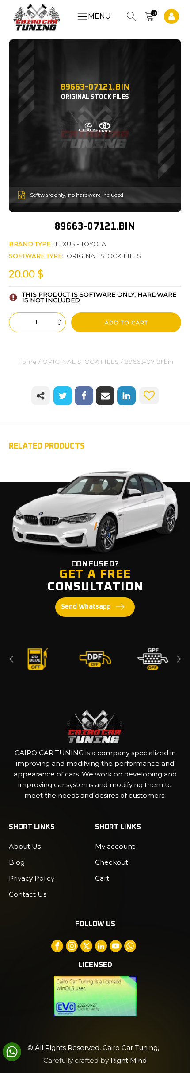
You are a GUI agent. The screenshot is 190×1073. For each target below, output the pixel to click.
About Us (25, 846)
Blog (17, 862)
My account (115, 846)
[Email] (105, 395)
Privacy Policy (31, 878)
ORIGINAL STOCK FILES (104, 255)
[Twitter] (62, 395)
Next (179, 659)
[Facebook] (84, 395)
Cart (102, 878)
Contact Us (27, 894)
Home (27, 361)
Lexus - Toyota (80, 243)
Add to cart (126, 322)
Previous (11, 659)
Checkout (111, 862)
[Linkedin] (126, 395)
